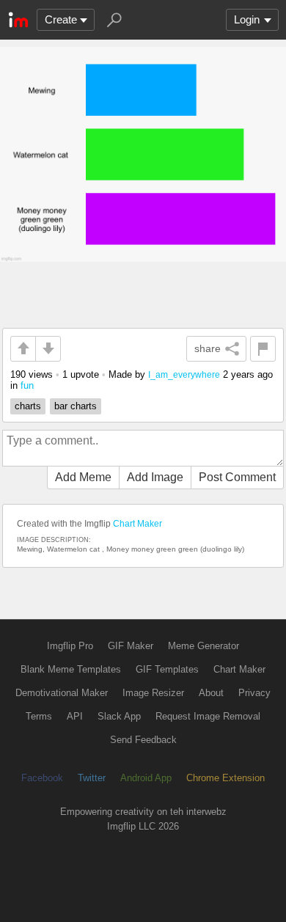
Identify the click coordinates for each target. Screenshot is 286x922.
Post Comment (237, 477)
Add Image (155, 477)
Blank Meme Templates (71, 669)
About (211, 692)
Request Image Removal (207, 716)
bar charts (75, 405)
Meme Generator (203, 645)
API (75, 716)
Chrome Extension (225, 777)
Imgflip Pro (70, 645)
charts (28, 405)
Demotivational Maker (61, 692)
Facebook (42, 777)
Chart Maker (137, 524)
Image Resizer (153, 692)
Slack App (119, 716)
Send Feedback (143, 739)
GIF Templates (167, 669)
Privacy (254, 692)
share (207, 348)
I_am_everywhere (184, 374)
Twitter (92, 777)
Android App (146, 777)
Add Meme (83, 477)
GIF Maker (130, 645)
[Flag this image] (263, 349)
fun (27, 385)
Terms (39, 716)
